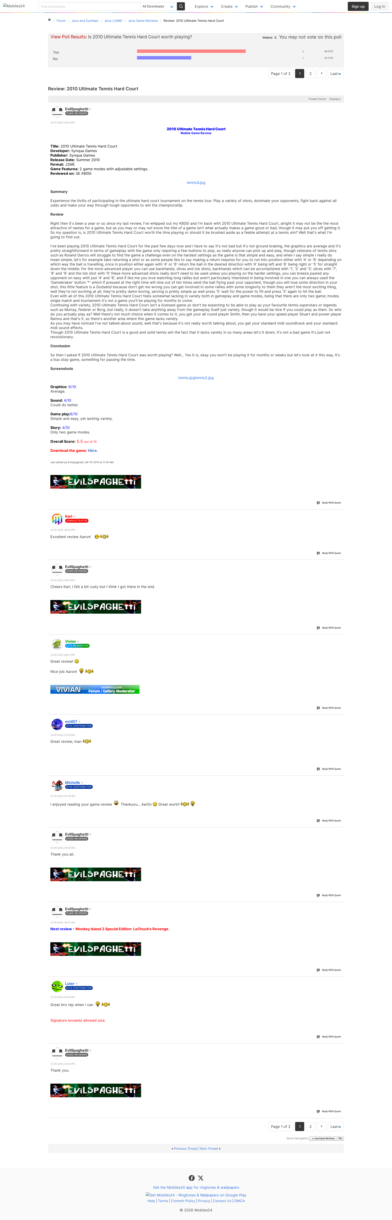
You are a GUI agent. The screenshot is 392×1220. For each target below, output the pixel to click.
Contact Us (222, 1201)
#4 (340, 638)
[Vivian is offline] (57, 644)
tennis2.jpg (204, 377)
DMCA (239, 1201)
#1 (340, 106)
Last (334, 73)
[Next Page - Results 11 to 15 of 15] (321, 73)
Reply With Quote (331, 503)
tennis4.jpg (196, 182)
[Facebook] (192, 1177)
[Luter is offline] (57, 986)
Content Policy (183, 1201)
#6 (340, 780)
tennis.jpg (186, 377)
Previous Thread (185, 1148)
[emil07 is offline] (57, 724)
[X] (200, 1177)
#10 (340, 1047)
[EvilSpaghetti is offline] (57, 112)
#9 (340, 981)
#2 (340, 513)
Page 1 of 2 (281, 73)
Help (151, 1201)
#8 (340, 906)
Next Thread (209, 1148)
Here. (93, 450)
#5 (340, 719)
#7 (340, 831)
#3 (340, 564)
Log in (379, 6)
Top (340, 1138)
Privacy (204, 1201)
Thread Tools (316, 99)
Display (333, 99)
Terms (163, 1201)
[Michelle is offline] (57, 785)
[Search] (181, 6)
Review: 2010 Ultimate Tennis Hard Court (93, 88)
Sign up (358, 6)
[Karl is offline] (57, 519)
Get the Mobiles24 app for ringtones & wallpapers (196, 1187)
